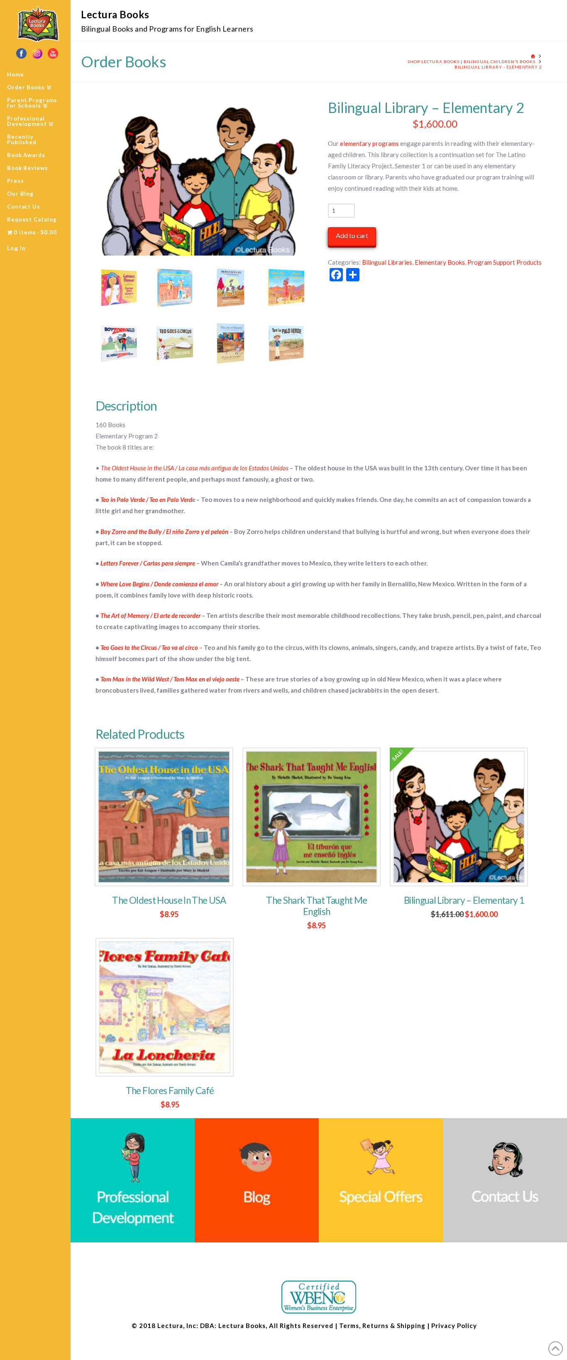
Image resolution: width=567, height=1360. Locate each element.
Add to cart (352, 235)
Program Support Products (504, 262)
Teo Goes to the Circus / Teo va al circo (149, 647)
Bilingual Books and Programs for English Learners (167, 28)
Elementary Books (440, 262)
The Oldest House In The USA (169, 900)
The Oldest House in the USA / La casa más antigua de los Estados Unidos (194, 468)
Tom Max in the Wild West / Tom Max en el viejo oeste (170, 679)
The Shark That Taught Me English (316, 906)
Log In (16, 247)
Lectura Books (115, 14)
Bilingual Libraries (387, 262)
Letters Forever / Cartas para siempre (147, 563)
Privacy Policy (454, 1325)
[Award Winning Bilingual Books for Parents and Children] (199, 176)
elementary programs (369, 143)
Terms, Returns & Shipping (382, 1325)
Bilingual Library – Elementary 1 (464, 900)
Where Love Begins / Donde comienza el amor (159, 584)
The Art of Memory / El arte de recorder (150, 615)
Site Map (491, 1325)
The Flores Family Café (170, 1090)
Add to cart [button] (169, 870)
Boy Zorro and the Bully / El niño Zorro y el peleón (164, 531)
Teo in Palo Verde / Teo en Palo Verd (146, 499)
